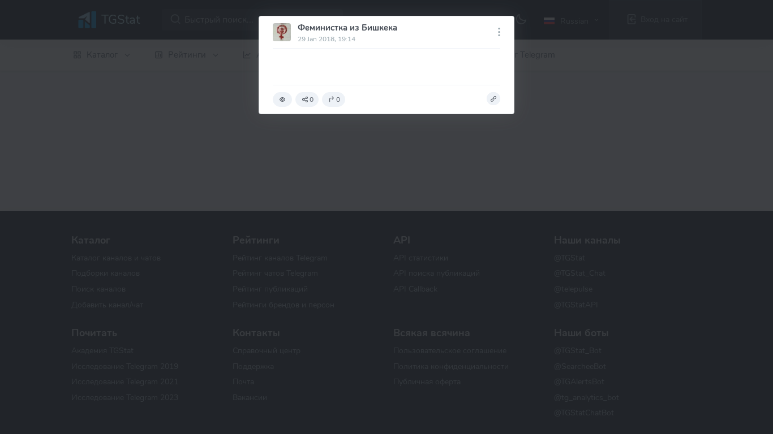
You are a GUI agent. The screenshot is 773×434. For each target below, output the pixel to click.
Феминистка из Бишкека (347, 27)
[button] (282, 99)
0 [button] (312, 99)
